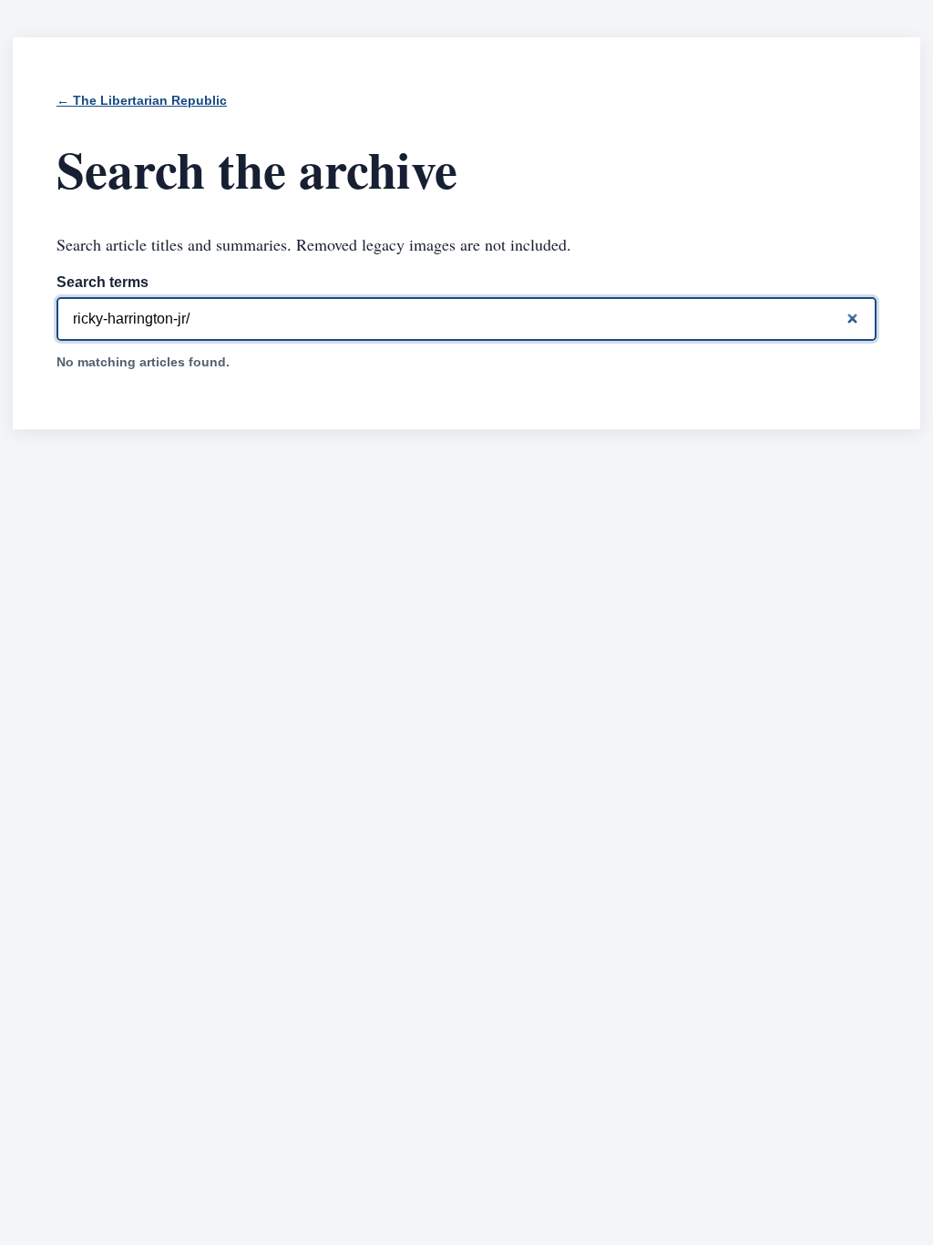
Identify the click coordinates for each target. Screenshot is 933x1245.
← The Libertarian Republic (141, 101)
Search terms (102, 282)
